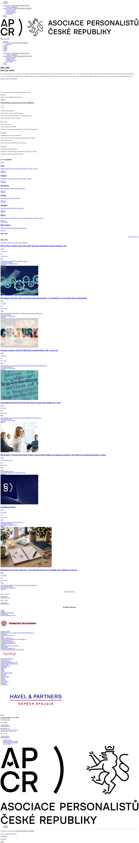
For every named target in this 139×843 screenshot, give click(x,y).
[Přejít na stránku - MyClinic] (3, 683)
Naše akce (5, 41)
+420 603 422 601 (5, 725)
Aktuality (5, 45)
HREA (5, 50)
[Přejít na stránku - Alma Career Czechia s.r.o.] (7, 658)
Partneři (5, 49)
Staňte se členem (7, 5)
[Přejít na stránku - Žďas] (2, 715)
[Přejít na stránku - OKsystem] (4, 680)
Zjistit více (3, 94)
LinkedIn (5, 1)
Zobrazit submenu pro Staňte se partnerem (22, 8)
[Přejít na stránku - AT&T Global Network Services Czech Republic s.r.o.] (14, 639)
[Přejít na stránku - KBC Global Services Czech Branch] (10, 645)
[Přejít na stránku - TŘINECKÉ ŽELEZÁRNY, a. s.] (19, 630)
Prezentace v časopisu (11, 12)
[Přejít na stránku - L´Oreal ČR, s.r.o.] (5, 659)
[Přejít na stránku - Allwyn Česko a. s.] (5, 665)
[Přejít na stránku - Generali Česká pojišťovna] (7, 635)
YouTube (5, 3)
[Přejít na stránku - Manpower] (4, 667)
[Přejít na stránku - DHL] (2, 670)
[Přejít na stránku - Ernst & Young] (5, 682)
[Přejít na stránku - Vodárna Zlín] (4, 684)
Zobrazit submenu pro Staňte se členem (20, 5)
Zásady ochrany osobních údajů (10, 741)
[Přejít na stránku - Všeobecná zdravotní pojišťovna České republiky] (12, 649)
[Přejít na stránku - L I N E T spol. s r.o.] (6, 661)
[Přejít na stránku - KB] (2, 636)
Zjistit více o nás (4, 78)
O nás (4, 15)
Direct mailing (9, 13)
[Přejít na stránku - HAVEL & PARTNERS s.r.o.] (36, 713)
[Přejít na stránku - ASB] (2, 610)
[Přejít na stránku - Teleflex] (3, 679)
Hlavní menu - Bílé (5, 39)
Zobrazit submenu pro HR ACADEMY (20, 43)
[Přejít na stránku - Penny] (3, 678)
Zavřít (2, 841)
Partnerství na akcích (11, 9)
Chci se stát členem (12, 78)
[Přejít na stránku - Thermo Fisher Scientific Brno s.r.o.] (9, 663)
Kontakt (5, 16)
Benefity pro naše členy (11, 7)
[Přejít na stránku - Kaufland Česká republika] (7, 612)
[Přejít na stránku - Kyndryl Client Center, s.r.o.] (10, 657)
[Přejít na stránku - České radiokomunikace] (7, 672)
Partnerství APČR (10, 11)
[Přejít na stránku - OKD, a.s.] (3, 644)
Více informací (4, 596)
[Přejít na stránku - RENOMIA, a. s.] (5, 666)
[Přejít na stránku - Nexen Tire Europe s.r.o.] (7, 638)
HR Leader (9, 44)
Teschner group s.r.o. (11, 834)
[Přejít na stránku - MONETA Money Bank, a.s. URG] (9, 662)
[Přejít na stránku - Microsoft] (3, 674)
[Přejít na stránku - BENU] (3, 671)
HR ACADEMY (7, 43)
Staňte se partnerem (7, 8)
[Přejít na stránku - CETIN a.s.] (4, 634)
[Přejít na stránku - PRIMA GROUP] (5, 631)
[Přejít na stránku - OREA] (3, 611)
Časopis (5, 47)
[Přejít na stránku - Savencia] (3, 675)
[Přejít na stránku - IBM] (2, 669)
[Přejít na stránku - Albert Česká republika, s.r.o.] (8, 648)
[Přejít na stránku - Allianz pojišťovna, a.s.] (6, 640)
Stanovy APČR (7, 744)
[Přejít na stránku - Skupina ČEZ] (4, 647)
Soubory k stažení (7, 740)
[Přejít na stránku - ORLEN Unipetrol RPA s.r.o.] (8, 643)
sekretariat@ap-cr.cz (5, 726)
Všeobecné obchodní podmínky (10, 742)
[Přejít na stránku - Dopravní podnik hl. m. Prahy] (8, 615)
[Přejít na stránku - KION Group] (4, 614)
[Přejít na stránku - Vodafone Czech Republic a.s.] (8, 641)
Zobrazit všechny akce (133, 236)
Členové (5, 48)
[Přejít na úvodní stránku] (69, 36)
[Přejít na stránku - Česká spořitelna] (5, 676)
